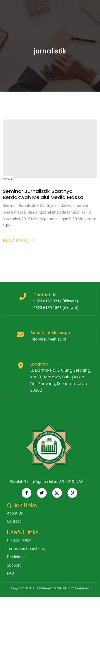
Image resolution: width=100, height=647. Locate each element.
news (7, 179)
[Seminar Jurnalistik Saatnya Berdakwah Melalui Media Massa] (50, 148)
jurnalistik (50, 51)
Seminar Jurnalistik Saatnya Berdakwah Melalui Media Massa (43, 194)
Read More (17, 240)
